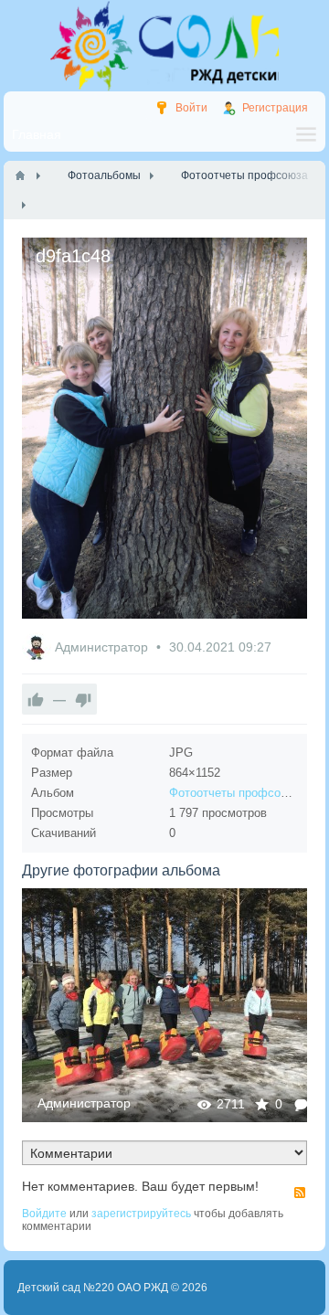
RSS (299, 1192)
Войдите (44, 1213)
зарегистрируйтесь (141, 1213)
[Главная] (20, 175)
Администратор (103, 647)
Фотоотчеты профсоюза (235, 793)
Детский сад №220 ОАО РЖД (92, 1287)
